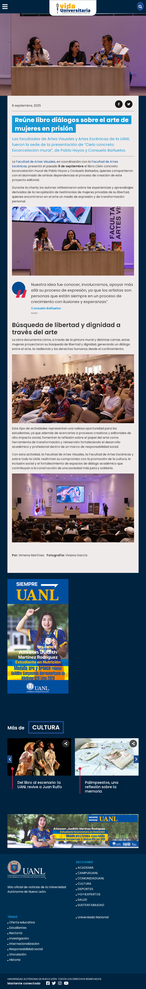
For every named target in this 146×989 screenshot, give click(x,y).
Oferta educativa (22, 922)
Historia (14, 960)
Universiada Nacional (93, 917)
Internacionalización (24, 944)
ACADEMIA (86, 867)
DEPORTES (85, 889)
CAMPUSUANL (88, 873)
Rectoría (15, 933)
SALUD (82, 899)
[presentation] (9, 759)
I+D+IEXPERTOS (89, 894)
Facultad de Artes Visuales (35, 161)
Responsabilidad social (26, 949)
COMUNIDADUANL (91, 878)
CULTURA (46, 727)
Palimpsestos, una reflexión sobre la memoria (101, 787)
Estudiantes (17, 927)
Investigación (19, 938)
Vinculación (17, 954)
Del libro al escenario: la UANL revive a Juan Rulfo (39, 785)
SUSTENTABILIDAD (91, 905)
